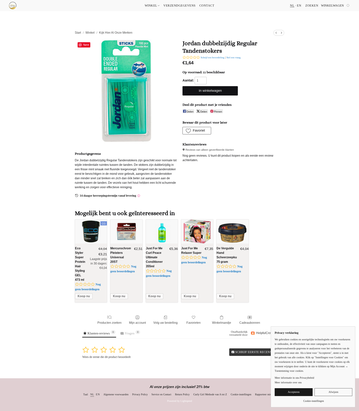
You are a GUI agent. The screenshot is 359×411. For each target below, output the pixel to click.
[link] (313, 399)
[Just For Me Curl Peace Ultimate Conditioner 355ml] (162, 231)
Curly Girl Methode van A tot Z (210, 394)
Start (78, 32)
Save (86, 44)
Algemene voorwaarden (115, 394)
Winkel (151, 5)
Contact (206, 5)
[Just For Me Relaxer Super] (197, 231)
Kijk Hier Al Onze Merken (115, 32)
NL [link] (92, 394)
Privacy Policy (140, 394)
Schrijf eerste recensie (254, 352)
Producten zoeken (109, 322)
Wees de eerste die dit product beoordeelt (106, 356)
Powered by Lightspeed (179, 401)
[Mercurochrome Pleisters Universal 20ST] (126, 231)
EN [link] (98, 394)
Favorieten (193, 322)
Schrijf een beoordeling (212, 57)
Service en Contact (161, 394)
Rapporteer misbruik (266, 394)
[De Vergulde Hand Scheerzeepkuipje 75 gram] (232, 231)
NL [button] (292, 5)
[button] (12, 5)
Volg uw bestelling (165, 322)
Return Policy (182, 394)
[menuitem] (276, 33)
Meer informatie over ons (288, 382)
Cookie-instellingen (241, 394)
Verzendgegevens (179, 5)
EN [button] (299, 5)
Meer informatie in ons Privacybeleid (294, 377)
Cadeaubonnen (249, 322)
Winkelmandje (221, 322)
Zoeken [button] (311, 5)
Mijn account (137, 322)
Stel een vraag (233, 57)
